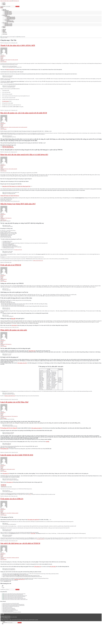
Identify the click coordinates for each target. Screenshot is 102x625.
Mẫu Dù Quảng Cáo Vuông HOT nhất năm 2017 (18, 204)
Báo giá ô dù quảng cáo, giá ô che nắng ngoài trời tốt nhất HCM (23, 113)
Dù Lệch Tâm (7, 19)
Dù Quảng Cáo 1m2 (8, 12)
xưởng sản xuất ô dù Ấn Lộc (10, 395)
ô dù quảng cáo (32, 350)
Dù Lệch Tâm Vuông (10, 21)
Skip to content (9, 0)
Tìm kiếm (17, 6)
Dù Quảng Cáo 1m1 (8, 11)
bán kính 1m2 (3, 485)
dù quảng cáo (2, 218)
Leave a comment (3, 61)
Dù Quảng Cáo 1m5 (8, 14)
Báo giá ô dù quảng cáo (7, 146)
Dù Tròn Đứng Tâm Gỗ (11, 18)
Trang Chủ (4, 9)
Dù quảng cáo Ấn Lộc (18, 249)
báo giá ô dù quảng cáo (4, 127)
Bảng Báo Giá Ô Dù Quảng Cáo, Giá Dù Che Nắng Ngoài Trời (16, 186)
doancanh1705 (2, 55)
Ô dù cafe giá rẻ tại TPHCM (10, 265)
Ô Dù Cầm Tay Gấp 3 (8, 25)
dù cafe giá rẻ (14, 325)
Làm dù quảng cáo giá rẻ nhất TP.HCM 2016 (16, 455)
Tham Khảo (5, 32)
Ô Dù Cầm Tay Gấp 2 (8, 24)
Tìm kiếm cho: (2, 6)
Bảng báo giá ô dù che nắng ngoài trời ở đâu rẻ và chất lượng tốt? (24, 154)
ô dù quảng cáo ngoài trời (33, 519)
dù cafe (1, 279)
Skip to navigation (3, 0)
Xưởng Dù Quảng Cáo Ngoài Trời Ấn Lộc (9, 195)
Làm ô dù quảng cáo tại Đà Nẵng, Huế (14, 402)
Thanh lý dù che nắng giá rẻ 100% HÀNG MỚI (17, 45)
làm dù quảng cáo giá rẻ (11, 469)
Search (4, 621)
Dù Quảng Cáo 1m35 (8, 13)
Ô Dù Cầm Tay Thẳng (8, 23)
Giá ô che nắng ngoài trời (8, 147)
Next (3, 587)
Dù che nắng (2, 416)
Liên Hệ (4, 4)
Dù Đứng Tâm (7, 16)
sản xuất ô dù (9, 557)
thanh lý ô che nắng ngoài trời (13, 59)
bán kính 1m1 (3, 484)
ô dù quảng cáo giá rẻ (22, 363)
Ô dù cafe (5, 279)
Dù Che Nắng (5, 15)
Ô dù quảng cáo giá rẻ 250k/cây (11, 499)
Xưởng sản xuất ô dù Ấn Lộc (38, 260)
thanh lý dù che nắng (3, 59)
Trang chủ (4, 29)
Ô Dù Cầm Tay (5, 22)
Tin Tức (4, 2)
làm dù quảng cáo (8, 416)
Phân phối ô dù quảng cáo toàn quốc (13, 330)
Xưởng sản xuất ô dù (15, 557)
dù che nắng (53, 566)
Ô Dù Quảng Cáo (6, 10)
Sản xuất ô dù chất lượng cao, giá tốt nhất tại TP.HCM (20, 543)
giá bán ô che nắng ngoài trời (13, 127)
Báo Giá (4, 3)
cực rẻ (30, 494)
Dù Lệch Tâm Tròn (10, 20)
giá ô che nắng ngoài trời (23, 127)
